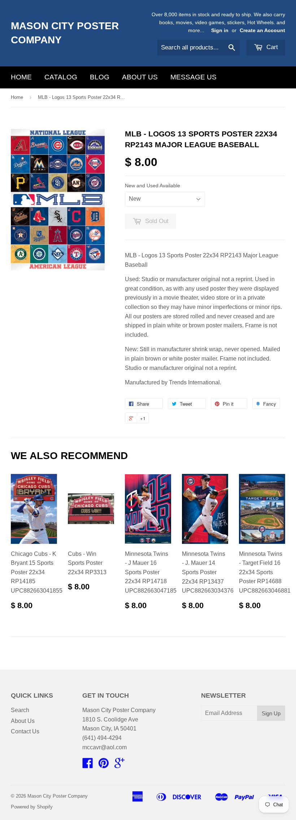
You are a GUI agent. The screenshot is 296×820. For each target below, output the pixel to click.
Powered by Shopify (32, 807)
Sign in (219, 30)
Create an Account (262, 30)
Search (20, 710)
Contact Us (25, 731)
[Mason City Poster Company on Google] (119, 765)
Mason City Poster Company (65, 32)
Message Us (193, 77)
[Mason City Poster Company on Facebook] (87, 765)
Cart (271, 47)
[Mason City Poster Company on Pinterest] (103, 765)
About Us (140, 77)
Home (21, 77)
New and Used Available (152, 185)
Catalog (60, 77)
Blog (99, 77)
